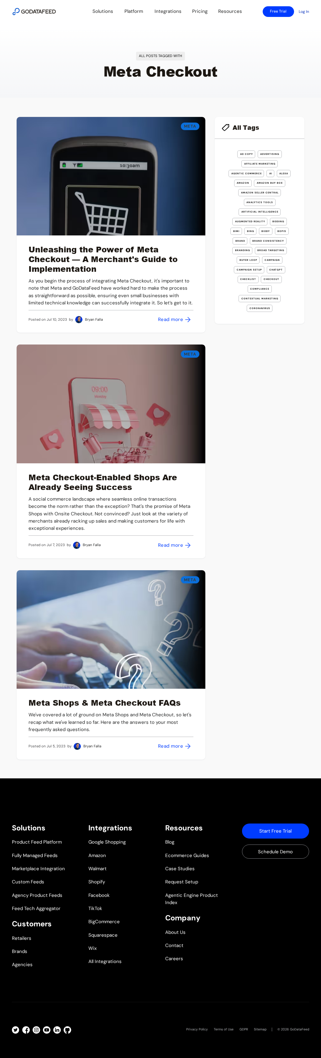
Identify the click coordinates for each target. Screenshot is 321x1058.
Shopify (96, 882)
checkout (271, 279)
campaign (272, 260)
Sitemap (260, 1029)
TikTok (95, 908)
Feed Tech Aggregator (36, 908)
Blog (169, 842)
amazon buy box (270, 183)
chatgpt (276, 269)
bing (250, 231)
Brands (19, 951)
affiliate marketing (260, 163)
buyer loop (248, 260)
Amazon (97, 855)
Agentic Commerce (246, 173)
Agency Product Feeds (37, 895)
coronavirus (260, 308)
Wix (92, 948)
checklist (248, 279)
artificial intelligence (259, 211)
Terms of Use (224, 1029)
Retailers (21, 938)
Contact (174, 945)
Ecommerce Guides (187, 855)
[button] (103, 11)
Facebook (99, 895)
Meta (190, 126)
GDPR (243, 1029)
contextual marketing (259, 298)
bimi (236, 231)
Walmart (97, 869)
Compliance (259, 288)
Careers (174, 958)
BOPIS (281, 231)
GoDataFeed (299, 1029)
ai (270, 173)
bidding (278, 221)
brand (240, 240)
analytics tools (259, 202)
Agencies (22, 964)
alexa (283, 173)
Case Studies (180, 869)
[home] (34, 11)
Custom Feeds (28, 882)
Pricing (200, 11)
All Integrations (105, 961)
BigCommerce (104, 922)
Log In (304, 11)
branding (242, 250)
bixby (265, 231)
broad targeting (270, 250)
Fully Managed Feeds (35, 855)
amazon (243, 183)
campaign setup (249, 269)
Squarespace (103, 935)
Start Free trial (275, 831)
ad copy (246, 154)
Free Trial (278, 11)
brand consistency (268, 240)
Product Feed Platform (37, 842)
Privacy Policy (197, 1029)
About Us (175, 932)
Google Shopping (107, 842)
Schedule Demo (275, 852)
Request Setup (181, 882)
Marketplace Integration (38, 869)
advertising (269, 154)
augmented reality (250, 221)
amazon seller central (260, 192)
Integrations (168, 11)
